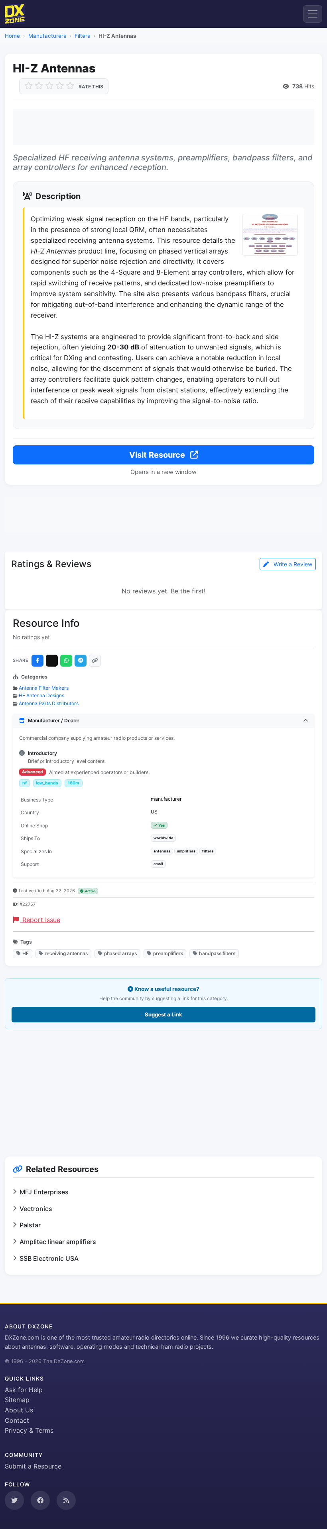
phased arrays (120, 953)
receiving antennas (66, 953)
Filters (82, 36)
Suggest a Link (163, 1014)
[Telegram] (81, 661)
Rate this (91, 87)
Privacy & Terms (29, 1430)
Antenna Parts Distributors (49, 703)
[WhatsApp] (66, 661)
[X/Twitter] (52, 661)
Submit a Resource (33, 1466)
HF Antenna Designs (41, 695)
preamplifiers (168, 953)
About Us (19, 1410)
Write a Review (292, 564)
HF (25, 953)
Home (12, 36)
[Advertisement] (163, 127)
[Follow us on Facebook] (40, 1500)
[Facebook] (37, 661)
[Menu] (312, 14)
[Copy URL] (95, 661)
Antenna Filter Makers (44, 688)
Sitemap (17, 1400)
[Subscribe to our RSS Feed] (66, 1500)
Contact (17, 1420)
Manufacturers (47, 36)
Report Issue (40, 920)
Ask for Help (24, 1390)
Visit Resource (158, 455)
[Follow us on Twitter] (14, 1500)
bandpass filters (217, 953)
